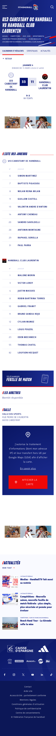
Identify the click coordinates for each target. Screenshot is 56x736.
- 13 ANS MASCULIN (34, 39)
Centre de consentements (28, 713)
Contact (28, 687)
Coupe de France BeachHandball (39, 618)
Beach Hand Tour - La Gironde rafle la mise (35, 622)
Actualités (45, 51)
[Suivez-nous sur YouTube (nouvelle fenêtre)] (32, 675)
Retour (8, 59)
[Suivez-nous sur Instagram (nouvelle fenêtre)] (14, 675)
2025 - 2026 (26, 36)
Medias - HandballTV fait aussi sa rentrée (36, 581)
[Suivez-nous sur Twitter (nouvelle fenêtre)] (23, 675)
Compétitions (15, 36)
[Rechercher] (52, 7)
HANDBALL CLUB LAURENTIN (45, 85)
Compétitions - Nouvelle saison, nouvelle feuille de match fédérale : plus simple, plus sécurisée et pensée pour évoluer (36, 603)
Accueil (5, 36)
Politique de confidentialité (28, 708)
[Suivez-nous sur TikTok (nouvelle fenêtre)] (51, 675)
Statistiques (32, 51)
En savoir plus (28, 468)
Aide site (28, 691)
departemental (38, 36)
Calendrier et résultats (13, 51)
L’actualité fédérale (26, 576)
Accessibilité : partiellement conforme (28, 695)
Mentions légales (28, 700)
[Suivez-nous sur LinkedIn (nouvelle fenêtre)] (42, 675)
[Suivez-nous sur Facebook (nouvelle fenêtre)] (4, 675)
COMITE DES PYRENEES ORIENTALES (14, 39)
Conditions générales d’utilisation (28, 704)
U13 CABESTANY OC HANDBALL (11, 85)
